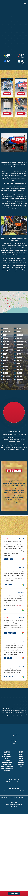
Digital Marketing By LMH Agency (14, 804)
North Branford (21, 341)
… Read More (18, 605)
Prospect (19, 357)
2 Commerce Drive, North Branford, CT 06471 (14, 791)
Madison (5, 370)
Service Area (21, 764)
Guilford (5, 363)
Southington (20, 370)
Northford (20, 347)
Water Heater (7, 760)
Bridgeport (6, 344)
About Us (21, 752)
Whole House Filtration (7, 766)
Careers (21, 754)
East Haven (6, 360)
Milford (19, 328)
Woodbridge (20, 379)
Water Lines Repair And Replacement (7, 770)
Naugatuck (20, 332)
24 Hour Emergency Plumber (7, 757)
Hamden (5, 366)
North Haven (20, 344)
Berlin (5, 335)
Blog (21, 766)
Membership (21, 762)
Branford (6, 341)
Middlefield (6, 376)
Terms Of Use (14, 802)
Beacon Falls (6, 332)
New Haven (19, 338)
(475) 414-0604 (15, 779)
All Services (7, 752)
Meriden (5, 373)
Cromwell (6, 351)
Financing (21, 756)
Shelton (19, 366)
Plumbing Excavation (7, 762)
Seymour (19, 363)
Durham (5, 357)
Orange (19, 351)
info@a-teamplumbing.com (15, 781)
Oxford (19, 354)
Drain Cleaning (7, 764)
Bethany (5, 338)
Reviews (21, 758)
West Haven (20, 376)
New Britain (20, 335)
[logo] (8, 3)
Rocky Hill (19, 360)
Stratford (19, 373)
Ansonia (5, 328)
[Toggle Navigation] (25, 2)
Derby (5, 354)
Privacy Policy (14, 800)
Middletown (6, 379)
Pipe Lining (7, 754)
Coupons (21, 760)
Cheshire (5, 347)
